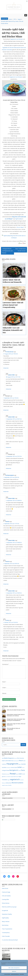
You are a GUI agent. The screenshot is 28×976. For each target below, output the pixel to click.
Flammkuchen (15, 760)
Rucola (17, 774)
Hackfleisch (4, 764)
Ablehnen (14, 971)
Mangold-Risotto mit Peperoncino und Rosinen (7, 251)
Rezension (8, 774)
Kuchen (12, 767)
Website (4, 693)
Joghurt (19, 764)
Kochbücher (8, 767)
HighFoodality (18, 219)
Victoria (7, 561)
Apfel (3, 758)
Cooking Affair (5, 899)
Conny (7, 620)
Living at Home (5, 770)
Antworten (6, 368)
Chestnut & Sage (6, 892)
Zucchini (9, 785)
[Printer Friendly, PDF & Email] (22, 243)
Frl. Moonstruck (9, 351)
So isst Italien (7, 776)
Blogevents (11, 758)
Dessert (15, 758)
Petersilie (4, 774)
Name (4, 682)
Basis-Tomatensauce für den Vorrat (20, 249)
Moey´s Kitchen (5, 921)
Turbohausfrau (6, 932)
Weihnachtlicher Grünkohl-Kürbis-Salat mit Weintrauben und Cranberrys (15, 715)
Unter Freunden (6, 936)
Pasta (23, 770)
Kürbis (15, 767)
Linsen (23, 767)
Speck (14, 776)
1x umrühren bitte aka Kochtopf (10, 940)
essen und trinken (6, 760)
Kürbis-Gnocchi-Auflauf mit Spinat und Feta (16, 710)
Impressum (22, 974)
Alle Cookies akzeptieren (14, 967)
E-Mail (4, 687)
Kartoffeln (4, 767)
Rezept (13, 773)
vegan (9, 779)
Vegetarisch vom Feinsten (16, 39)
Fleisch (21, 760)
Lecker (19, 767)
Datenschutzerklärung (15, 974)
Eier (18, 758)
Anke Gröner (5, 888)
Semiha (7, 521)
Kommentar (5, 664)
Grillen (24, 760)
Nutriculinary (5, 925)
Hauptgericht (12, 763)
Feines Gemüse (5, 903)
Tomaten (4, 779)
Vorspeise (22, 779)
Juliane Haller (11, 375)
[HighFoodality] (14, 237)
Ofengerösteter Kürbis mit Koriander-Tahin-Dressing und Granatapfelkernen (16, 719)
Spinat (17, 776)
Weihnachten (8, 783)
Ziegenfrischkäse (5, 785)
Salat (20, 774)
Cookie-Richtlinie (7, 974)
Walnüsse (3, 782)
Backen (6, 758)
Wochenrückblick (17, 783)
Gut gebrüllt (5, 910)
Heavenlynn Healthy (7, 914)
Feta (12, 760)
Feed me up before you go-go (9, 907)
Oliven (19, 770)
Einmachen (21, 758)
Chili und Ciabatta (6, 896)
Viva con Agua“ (20, 227)
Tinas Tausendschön (7, 929)
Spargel (11, 776)
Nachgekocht (14, 770)
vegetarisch (15, 779)
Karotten (23, 764)
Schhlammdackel (10, 475)
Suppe (20, 776)
